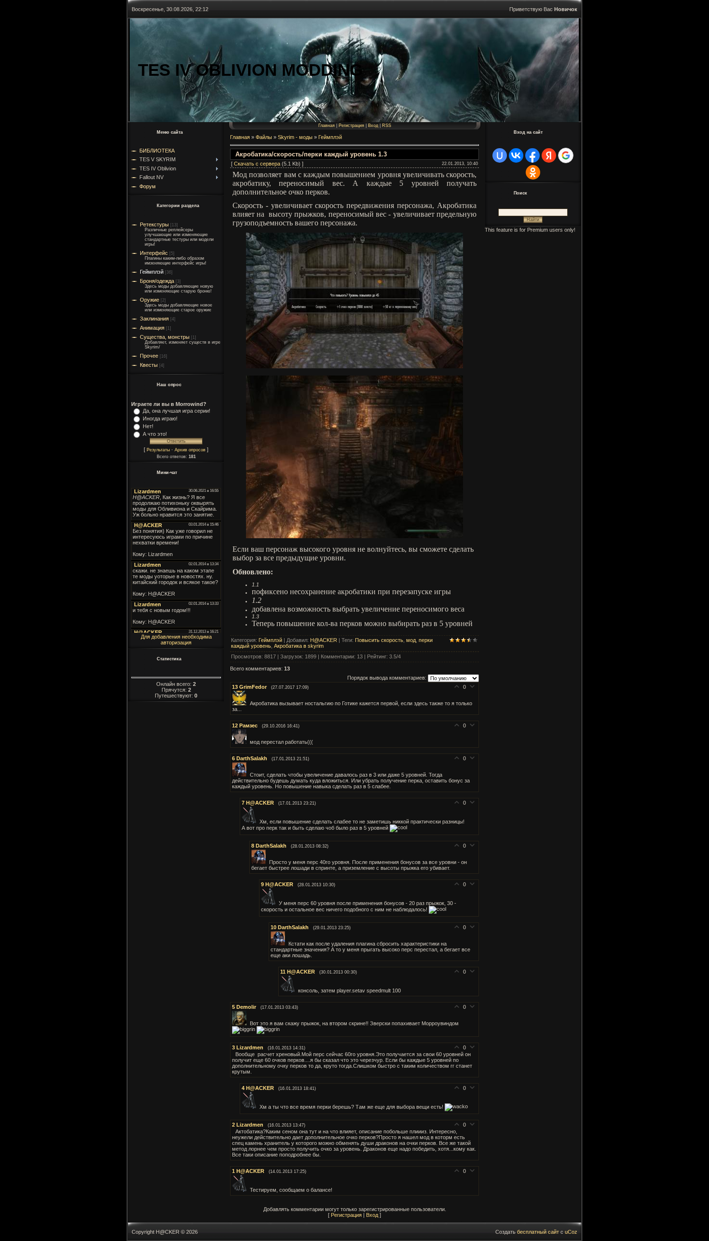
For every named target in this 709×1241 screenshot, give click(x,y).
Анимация (152, 328)
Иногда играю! (160, 418)
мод (411, 640)
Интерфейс (154, 253)
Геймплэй (152, 272)
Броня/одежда (157, 281)
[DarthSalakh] (241, 775)
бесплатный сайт (538, 1232)
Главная (326, 125)
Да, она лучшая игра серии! (176, 411)
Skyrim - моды (295, 137)
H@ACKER (323, 640)
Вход (373, 125)
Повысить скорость (379, 640)
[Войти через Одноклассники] (533, 172)
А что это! (155, 434)
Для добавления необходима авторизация (176, 639)
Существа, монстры (165, 337)
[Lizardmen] (233, 1054)
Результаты (158, 449)
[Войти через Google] (565, 155)
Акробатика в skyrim (299, 646)
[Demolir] (241, 1023)
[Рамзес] (241, 742)
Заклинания (154, 318)
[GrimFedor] (241, 703)
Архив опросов (190, 449)
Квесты (149, 365)
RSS (386, 125)
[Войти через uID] (499, 155)
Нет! (148, 426)
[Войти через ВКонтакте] (516, 155)
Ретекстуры (154, 224)
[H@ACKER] (250, 821)
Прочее (149, 356)
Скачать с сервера (257, 164)
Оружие (149, 300)
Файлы (264, 137)
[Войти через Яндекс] (549, 155)
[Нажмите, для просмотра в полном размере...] (354, 366)
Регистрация (351, 125)
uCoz (571, 1232)
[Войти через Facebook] (532, 155)
